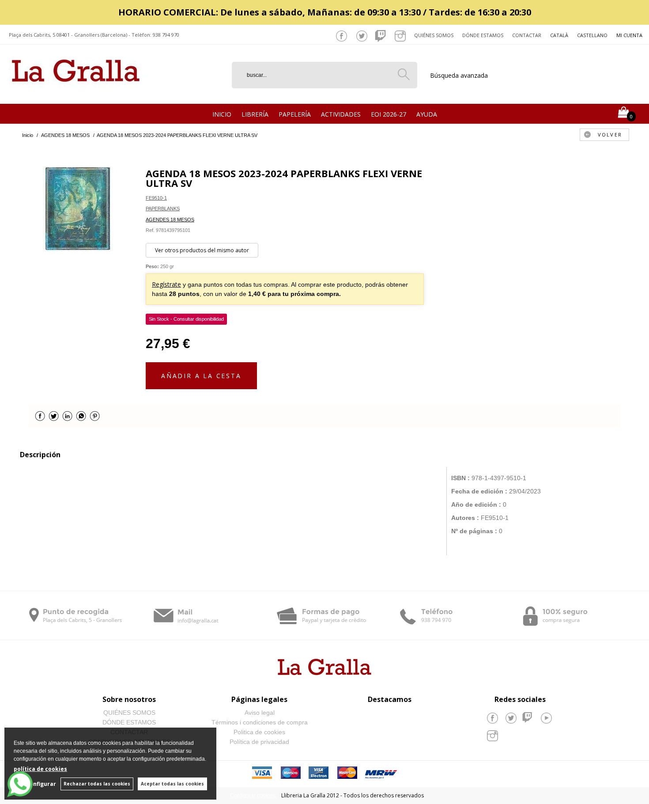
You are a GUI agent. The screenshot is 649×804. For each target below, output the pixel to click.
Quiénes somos (433, 35)
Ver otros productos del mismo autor (202, 250)
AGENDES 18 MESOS (170, 219)
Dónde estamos (482, 35)
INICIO (221, 114)
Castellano (592, 35)
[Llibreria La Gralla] (76, 92)
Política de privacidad (259, 741)
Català (559, 35)
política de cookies (40, 769)
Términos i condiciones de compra (259, 722)
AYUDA (426, 114)
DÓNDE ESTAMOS (129, 722)
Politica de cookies (259, 732)
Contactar (526, 35)
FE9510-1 (156, 198)
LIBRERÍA (254, 114)
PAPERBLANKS (163, 208)
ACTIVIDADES (341, 114)
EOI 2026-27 (388, 114)
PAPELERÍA (295, 114)
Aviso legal (260, 712)
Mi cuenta (629, 35)
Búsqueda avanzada (459, 75)
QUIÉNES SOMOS (129, 712)
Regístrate (166, 284)
